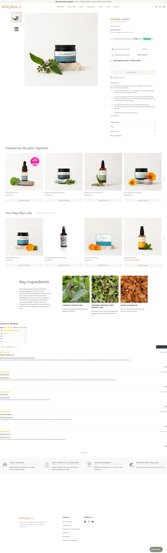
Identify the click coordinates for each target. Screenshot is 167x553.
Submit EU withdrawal (71, 529)
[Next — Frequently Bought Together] (164, 179)
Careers (66, 533)
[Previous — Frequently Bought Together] (3, 179)
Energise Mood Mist (130, 257)
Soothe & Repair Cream (12, 257)
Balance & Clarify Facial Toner (93, 192)
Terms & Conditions (70, 540)
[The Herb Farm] (11, 6)
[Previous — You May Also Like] (3, 238)
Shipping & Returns (118, 77)
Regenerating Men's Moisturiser (55, 192)
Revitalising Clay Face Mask (132, 192)
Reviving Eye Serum (11, 192)
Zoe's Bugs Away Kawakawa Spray (55, 257)
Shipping (119, 32)
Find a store (67, 522)
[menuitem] (16, 17)
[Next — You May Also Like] (164, 238)
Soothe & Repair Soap (91, 257)
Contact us (67, 525)
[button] (156, 7)
